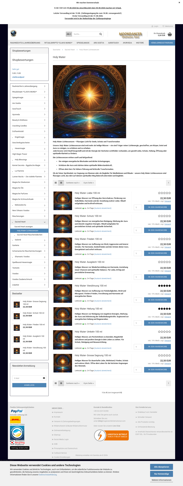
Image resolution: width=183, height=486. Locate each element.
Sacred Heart (19, 222)
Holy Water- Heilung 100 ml (88, 308)
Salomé (17, 240)
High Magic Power (19, 154)
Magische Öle (17, 188)
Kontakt (57, 417)
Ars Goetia (99, 43)
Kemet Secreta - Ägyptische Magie (26, 165)
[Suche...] (100, 34)
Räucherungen (18, 216)
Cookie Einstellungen (62, 457)
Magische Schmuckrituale (22, 199)
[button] (55, 183)
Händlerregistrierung (162, 43)
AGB (55, 444)
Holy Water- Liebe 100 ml (87, 193)
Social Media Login (61, 439)
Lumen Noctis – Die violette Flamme (27, 177)
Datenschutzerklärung (48, 475)
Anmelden (29, 385)
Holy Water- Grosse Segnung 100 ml (93, 355)
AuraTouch (113, 43)
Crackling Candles (19, 126)
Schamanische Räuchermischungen (27, 251)
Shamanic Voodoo (22, 256)
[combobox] (72, 183)
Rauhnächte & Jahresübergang (25, 43)
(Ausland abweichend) (102, 208)
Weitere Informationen (161, 480)
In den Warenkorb (157, 207)
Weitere (140, 43)
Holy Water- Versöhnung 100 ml (91, 285)
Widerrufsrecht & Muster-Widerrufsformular (70, 426)
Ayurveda (127, 43)
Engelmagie (19, 137)
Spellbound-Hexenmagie (22, 262)
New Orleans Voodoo (20, 210)
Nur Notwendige (161, 474)
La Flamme (19, 171)
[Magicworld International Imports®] (35, 33)
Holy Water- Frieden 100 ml (88, 239)
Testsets (15, 268)
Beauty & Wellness (19, 120)
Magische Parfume (20, 194)
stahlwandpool (18, 77)
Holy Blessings (20, 160)
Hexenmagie (19, 148)
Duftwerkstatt (18, 131)
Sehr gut (15, 69)
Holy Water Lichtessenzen (27, 231)
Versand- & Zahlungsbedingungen (67, 421)
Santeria (15, 245)
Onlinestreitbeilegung (62, 430)
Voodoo (15, 273)
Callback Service (60, 453)
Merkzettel (168, 26)
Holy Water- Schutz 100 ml (88, 216)
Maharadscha (20, 205)
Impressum (58, 412)
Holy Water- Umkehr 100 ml (88, 331)
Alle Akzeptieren (161, 467)
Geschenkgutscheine (21, 143)
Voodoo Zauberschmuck (22, 279)
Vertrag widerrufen (19, 448)
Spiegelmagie (83, 43)
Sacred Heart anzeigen (23, 227)
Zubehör (15, 285)
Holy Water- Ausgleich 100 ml (89, 262)
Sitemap (57, 435)
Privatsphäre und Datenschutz (65, 448)
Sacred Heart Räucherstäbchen (29, 235)
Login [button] (155, 26)
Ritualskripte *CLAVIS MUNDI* (58, 43)
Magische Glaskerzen (21, 182)
